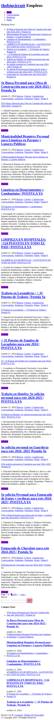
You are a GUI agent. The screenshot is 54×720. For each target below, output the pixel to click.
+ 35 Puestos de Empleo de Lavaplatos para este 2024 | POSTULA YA (20, 344)
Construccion (37, 96)
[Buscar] (29, 600)
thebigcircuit (13, 5)
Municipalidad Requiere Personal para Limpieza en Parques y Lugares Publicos (29, 35)
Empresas (11, 17)
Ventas (43, 98)
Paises (9, 20)
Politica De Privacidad (34, 715)
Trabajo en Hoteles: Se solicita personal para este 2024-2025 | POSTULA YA (28, 60)
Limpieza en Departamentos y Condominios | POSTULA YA (22, 191)
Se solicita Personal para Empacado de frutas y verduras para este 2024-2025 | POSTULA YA (27, 70)
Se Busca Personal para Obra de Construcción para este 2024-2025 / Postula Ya (29, 30)
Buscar (4, 597)
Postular (4, 130)
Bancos (19, 96)
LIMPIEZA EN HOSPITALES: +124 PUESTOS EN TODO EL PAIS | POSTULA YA (29, 45)
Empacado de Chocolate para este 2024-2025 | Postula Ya (25, 550)
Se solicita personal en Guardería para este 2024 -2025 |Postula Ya (24, 449)
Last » (23, 594)
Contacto (19, 715)
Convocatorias (13, 15)
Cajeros (27, 96)
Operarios (28, 98)
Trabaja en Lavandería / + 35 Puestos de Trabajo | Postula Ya (23, 295)
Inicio (9, 12)
